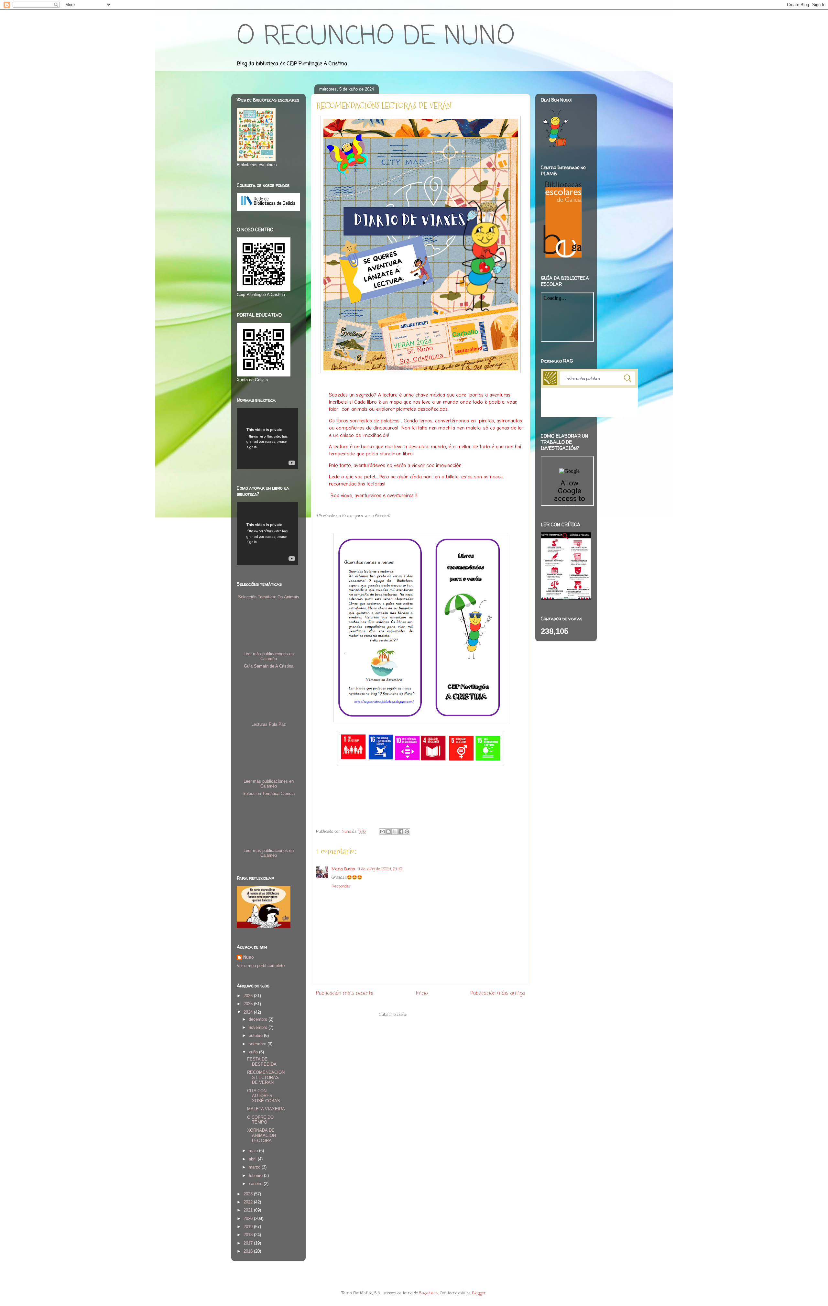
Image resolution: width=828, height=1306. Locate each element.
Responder (341, 886)
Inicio (422, 993)
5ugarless (428, 1293)
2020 (249, 1218)
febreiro (256, 1175)
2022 (249, 1202)
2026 (249, 995)
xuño (254, 1052)
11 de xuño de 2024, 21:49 (379, 869)
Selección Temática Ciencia (269, 793)
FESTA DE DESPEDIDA (262, 1062)
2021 (249, 1210)
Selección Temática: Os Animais (268, 596)
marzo (255, 1167)
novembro (258, 1027)
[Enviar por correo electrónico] (382, 831)
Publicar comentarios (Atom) (435, 1015)
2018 (249, 1234)
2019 (249, 1226)
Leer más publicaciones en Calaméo (269, 656)
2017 (249, 1243)
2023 (249, 1194)
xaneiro (256, 1183)
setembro (258, 1043)
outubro (256, 1035)
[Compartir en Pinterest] (407, 831)
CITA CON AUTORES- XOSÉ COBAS (263, 1095)
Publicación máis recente (344, 993)
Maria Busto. (343, 869)
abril (253, 1159)
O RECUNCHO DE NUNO (375, 37)
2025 (249, 1003)
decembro (258, 1019)
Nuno (248, 957)
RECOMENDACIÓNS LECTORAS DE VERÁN (266, 1077)
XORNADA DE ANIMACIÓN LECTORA (261, 1135)
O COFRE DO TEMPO (260, 1120)
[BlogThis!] (388, 831)
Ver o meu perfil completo (261, 965)
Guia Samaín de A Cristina (268, 666)
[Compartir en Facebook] (401, 831)
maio (254, 1150)
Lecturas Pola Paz (268, 724)
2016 (249, 1251)
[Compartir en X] (394, 831)
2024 (249, 1012)
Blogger (479, 1293)
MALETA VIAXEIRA (266, 1108)
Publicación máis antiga (497, 993)
